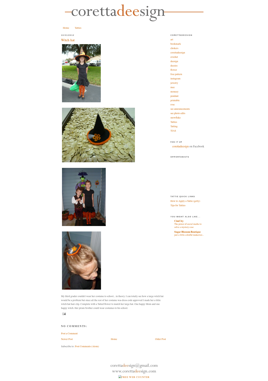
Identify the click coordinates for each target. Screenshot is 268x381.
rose (172, 104)
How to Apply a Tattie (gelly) (185, 201)
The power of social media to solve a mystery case (187, 225)
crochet (174, 57)
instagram (175, 78)
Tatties (78, 27)
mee (172, 87)
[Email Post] (64, 314)
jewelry (174, 82)
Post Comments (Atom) (87, 346)
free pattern (176, 74)
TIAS (173, 130)
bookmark (175, 43)
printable (175, 100)
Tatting (174, 126)
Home (66, 27)
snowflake (175, 117)
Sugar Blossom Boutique (187, 232)
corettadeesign (177, 52)
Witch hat (68, 40)
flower (173, 69)
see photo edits (177, 113)
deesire (174, 65)
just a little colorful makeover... (189, 234)
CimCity (179, 221)
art (171, 39)
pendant (174, 96)
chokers (174, 48)
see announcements (180, 108)
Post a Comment (69, 333)
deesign (174, 61)
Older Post (160, 339)
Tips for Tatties (177, 205)
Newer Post (67, 339)
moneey (174, 91)
